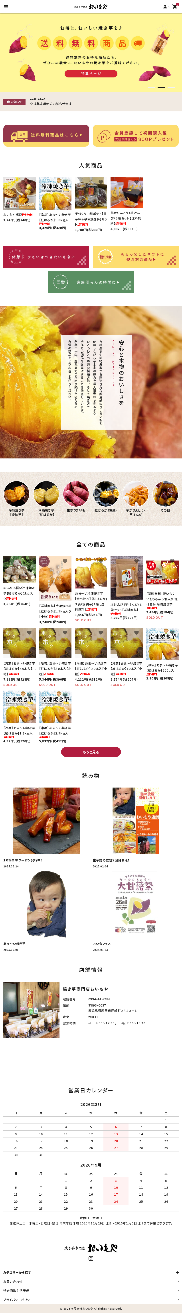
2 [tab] (161, 88)
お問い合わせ (12, 1281)
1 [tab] (151, 88)
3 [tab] (171, 88)
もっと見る (91, 751)
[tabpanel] (91, 52)
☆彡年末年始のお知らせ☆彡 (51, 103)
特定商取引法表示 (16, 1290)
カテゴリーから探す (17, 1272)
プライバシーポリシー (18, 1299)
